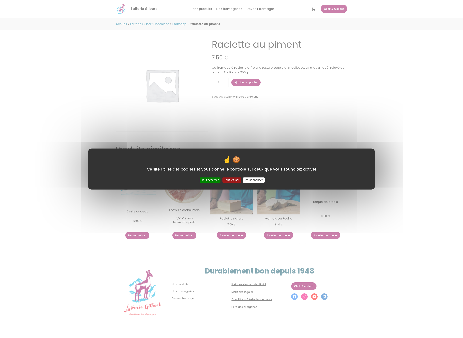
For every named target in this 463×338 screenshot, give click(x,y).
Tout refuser (231, 180)
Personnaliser (254, 180)
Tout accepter (210, 180)
